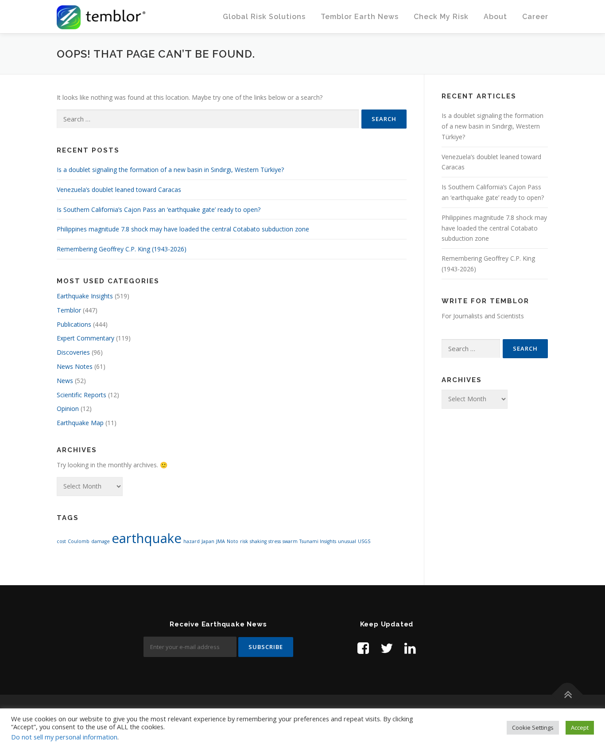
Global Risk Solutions (264, 16)
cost (61, 541)
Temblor (69, 310)
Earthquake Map (80, 422)
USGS (364, 541)
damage (100, 541)
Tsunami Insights (317, 541)
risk (244, 541)
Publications (74, 324)
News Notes (75, 366)
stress (274, 541)
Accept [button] (580, 727)
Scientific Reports (81, 395)
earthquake (147, 538)
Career (535, 16)
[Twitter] (386, 648)
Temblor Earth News (360, 16)
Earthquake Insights (85, 296)
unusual (347, 541)
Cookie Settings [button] (533, 727)
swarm (290, 541)
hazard (191, 541)
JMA (220, 541)
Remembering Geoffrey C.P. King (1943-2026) (121, 249)
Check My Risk (441, 16)
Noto (232, 541)
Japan (208, 541)
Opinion (68, 408)
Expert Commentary (85, 338)
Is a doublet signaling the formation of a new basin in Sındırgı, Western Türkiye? (170, 169)
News (65, 380)
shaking (258, 541)
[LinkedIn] (410, 648)
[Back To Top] (567, 695)
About (495, 16)
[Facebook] (363, 648)
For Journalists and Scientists (483, 316)
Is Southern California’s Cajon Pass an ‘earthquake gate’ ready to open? (158, 209)
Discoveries (73, 352)
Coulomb (78, 541)
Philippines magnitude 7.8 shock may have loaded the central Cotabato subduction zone (183, 229)
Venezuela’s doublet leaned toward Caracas (119, 189)
